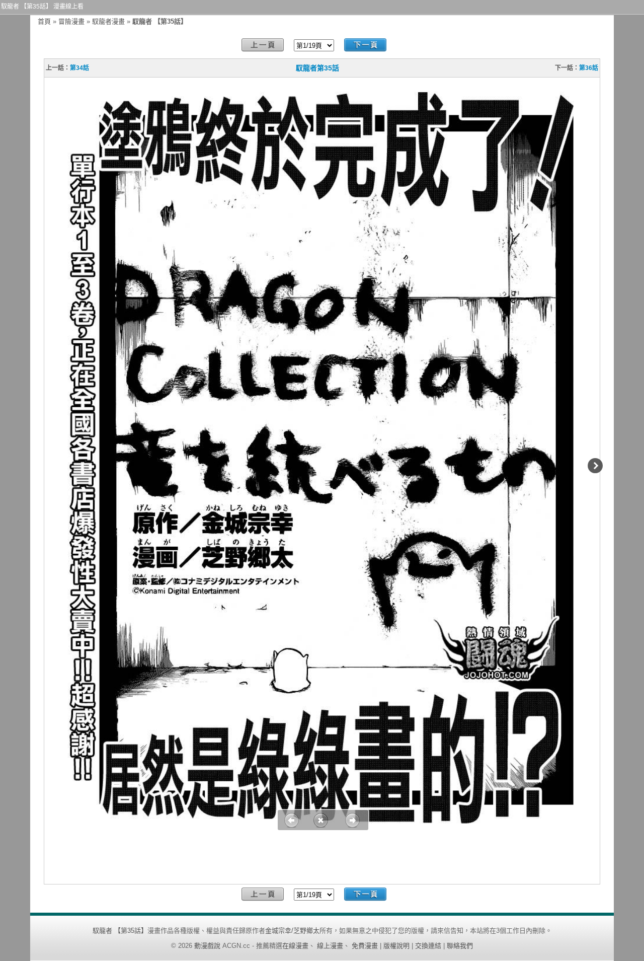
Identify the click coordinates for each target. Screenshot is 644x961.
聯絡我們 (460, 945)
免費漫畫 (365, 945)
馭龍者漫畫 (108, 21)
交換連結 (428, 945)
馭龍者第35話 (317, 68)
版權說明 (396, 945)
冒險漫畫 (71, 21)
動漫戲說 (207, 945)
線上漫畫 (330, 945)
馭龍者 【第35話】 (120, 930)
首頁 (44, 21)
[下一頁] (365, 45)
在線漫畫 (295, 945)
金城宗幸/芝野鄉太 (292, 930)
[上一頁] (263, 45)
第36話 (588, 67)
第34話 (79, 67)
